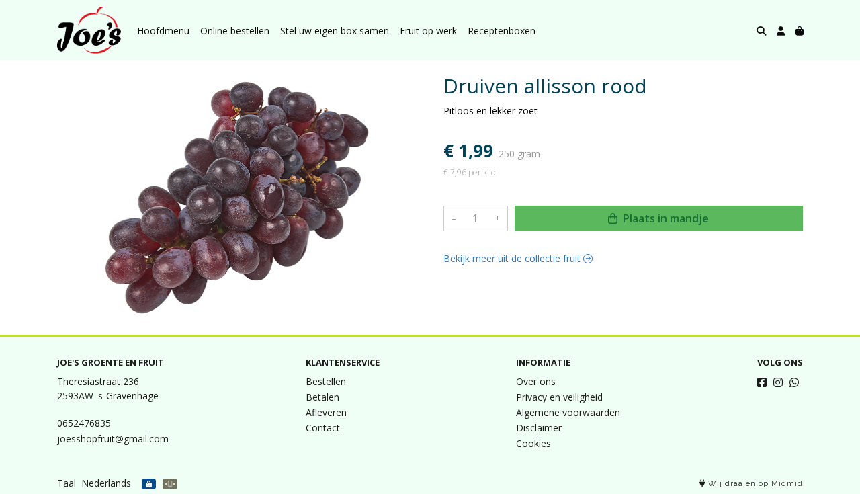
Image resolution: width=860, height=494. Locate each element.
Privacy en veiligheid (559, 396)
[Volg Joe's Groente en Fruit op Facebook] (762, 382)
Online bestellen (234, 30)
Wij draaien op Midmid (754, 483)
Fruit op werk (428, 30)
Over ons (536, 381)
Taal (66, 483)
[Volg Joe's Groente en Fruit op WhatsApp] (794, 382)
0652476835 (84, 423)
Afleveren (326, 412)
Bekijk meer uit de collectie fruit (513, 258)
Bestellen (326, 381)
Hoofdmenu (163, 30)
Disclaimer (539, 427)
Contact (323, 427)
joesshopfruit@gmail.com (113, 438)
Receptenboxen (501, 30)
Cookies (533, 443)
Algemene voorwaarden (568, 412)
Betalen (322, 396)
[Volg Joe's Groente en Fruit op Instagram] (778, 382)
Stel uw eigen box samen (334, 30)
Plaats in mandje (664, 218)
